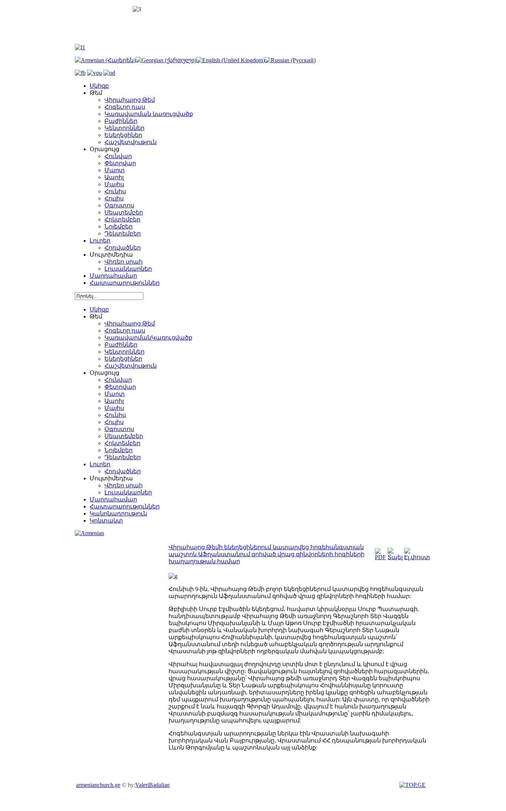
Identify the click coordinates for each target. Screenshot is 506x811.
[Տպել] (395, 557)
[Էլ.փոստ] (417, 557)
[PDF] (380, 557)
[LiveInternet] (413, 785)
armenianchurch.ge (98, 785)
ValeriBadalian (152, 785)
